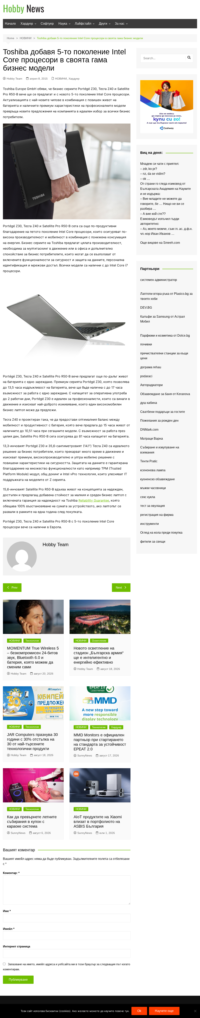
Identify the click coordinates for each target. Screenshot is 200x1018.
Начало (10, 23)
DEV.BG (146, 307)
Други (103, 23)
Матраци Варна (151, 438)
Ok (139, 1011)
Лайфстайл (83, 23)
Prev (15, 587)
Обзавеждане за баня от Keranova (165, 394)
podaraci (146, 376)
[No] (195, 1011)
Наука (62, 23)
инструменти (149, 523)
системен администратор (158, 279)
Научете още (164, 1011)
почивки (146, 344)
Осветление (99, 640)
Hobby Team (14, 78)
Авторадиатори (151, 385)
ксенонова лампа (152, 470)
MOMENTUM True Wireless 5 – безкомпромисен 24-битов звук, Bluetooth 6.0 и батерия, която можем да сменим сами (33, 657)
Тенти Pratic (148, 461)
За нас (119, 23)
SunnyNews (84, 755)
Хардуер (27, 23)
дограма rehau (150, 367)
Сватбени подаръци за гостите (162, 411)
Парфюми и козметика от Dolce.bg (165, 335)
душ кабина (148, 402)
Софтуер (47, 23)
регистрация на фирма (156, 514)
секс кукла (147, 497)
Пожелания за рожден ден (159, 420)
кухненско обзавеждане (157, 479)
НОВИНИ (61, 78)
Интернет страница (16, 946)
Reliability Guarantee (94, 500)
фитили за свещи (152, 541)
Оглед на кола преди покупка (161, 532)
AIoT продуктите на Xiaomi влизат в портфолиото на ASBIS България (98, 821)
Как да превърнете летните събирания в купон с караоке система (32, 821)
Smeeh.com (171, 242)
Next (119, 587)
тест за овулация (152, 505)
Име (7, 911)
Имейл (8, 928)
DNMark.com (149, 429)
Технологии (32, 640)
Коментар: (11, 873)
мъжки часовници (153, 488)
